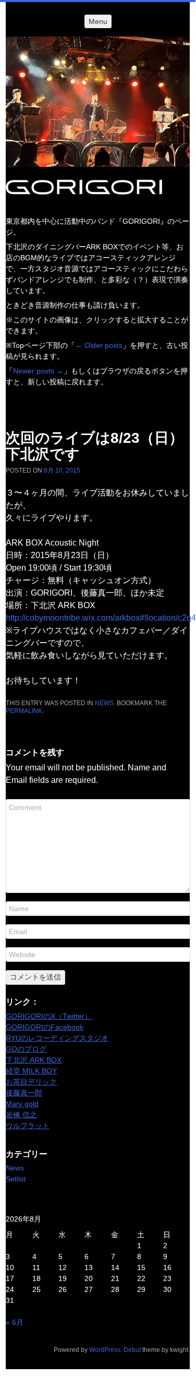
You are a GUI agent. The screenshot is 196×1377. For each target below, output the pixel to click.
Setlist (16, 1179)
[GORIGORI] (98, 101)
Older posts (99, 345)
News (104, 703)
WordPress (104, 1350)
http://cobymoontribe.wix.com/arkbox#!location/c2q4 (101, 617)
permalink (24, 711)
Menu (98, 21)
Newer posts (38, 371)
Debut (132, 1350)
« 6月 (14, 1322)
